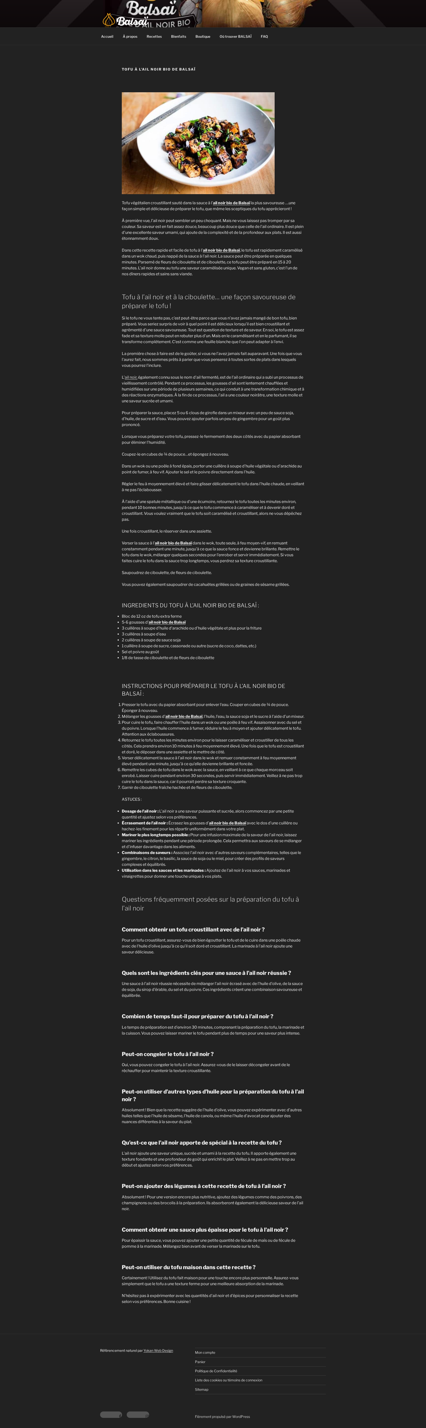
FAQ (264, 36)
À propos (130, 36)
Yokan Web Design (158, 1350)
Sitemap (201, 1389)
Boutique (202, 36)
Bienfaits (178, 36)
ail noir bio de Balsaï (231, 203)
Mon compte (205, 1352)
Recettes (154, 36)
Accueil (107, 36)
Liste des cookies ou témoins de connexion (228, 1380)
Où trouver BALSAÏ (235, 36)
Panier (200, 1362)
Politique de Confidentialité (216, 1371)
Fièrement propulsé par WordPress (222, 1416)
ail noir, (131, 377)
